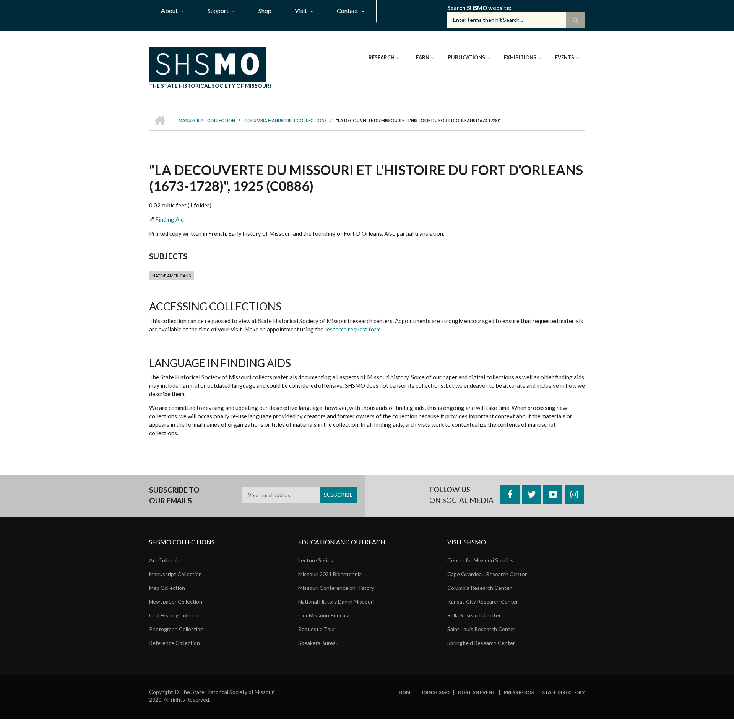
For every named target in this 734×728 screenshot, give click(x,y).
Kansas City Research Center (482, 601)
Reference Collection (174, 643)
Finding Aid (169, 219)
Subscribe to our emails (174, 495)
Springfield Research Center (481, 643)
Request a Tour (316, 629)
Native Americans (171, 275)
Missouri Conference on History (336, 587)
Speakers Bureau (318, 643)
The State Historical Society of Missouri (210, 85)
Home (406, 692)
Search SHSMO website (478, 7)
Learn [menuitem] (421, 57)
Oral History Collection (176, 615)
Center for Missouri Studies (480, 560)
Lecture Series (315, 560)
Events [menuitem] (564, 57)
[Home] (207, 63)
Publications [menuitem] (466, 57)
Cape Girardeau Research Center (487, 574)
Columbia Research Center (479, 587)
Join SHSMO (435, 692)
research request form (353, 329)
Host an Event (476, 692)
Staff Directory (563, 692)
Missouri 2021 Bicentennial (330, 574)
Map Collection (167, 587)
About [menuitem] (169, 10)
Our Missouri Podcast (324, 615)
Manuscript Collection (175, 574)
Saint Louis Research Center (481, 629)
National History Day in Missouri (336, 601)
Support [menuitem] (218, 10)
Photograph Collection (176, 629)
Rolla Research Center (474, 615)
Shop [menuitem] (264, 10)
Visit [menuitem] (301, 10)
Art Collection (166, 560)
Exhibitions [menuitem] (520, 57)
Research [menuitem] (382, 57)
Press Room (519, 692)
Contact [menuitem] (347, 10)
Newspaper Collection (175, 601)
